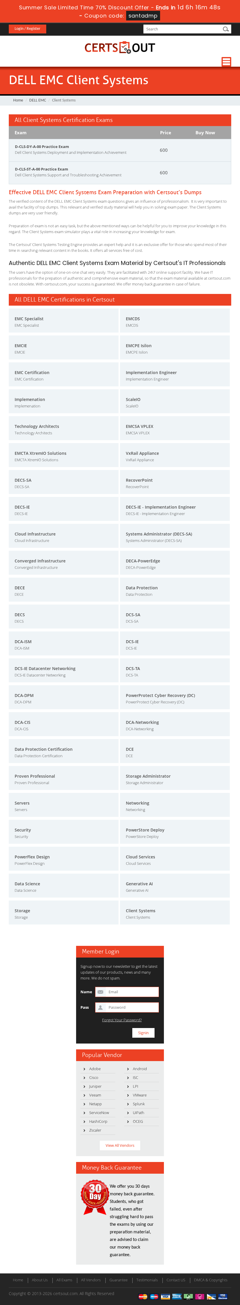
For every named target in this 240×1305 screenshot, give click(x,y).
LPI (135, 1086)
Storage (22, 910)
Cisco (93, 1077)
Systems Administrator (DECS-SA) (159, 534)
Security (23, 830)
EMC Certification (32, 372)
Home (18, 100)
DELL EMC (37, 100)
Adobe (95, 1068)
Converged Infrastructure (40, 561)
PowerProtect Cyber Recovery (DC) (160, 695)
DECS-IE (22, 507)
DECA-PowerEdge (143, 561)
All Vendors (91, 1279)
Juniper (95, 1086)
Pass (84, 1007)
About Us (40, 1279)
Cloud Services (140, 857)
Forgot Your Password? (122, 1020)
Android (140, 1068)
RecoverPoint (139, 480)
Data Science (27, 883)
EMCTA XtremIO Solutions (40, 453)
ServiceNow (99, 1112)
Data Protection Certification (44, 749)
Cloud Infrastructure (35, 534)
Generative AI (139, 883)
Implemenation (30, 399)
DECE (20, 587)
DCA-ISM (23, 641)
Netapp (95, 1103)
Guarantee (118, 1279)
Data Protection (142, 587)
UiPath (138, 1112)
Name (86, 991)
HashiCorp (98, 1121)
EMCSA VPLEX (139, 426)
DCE (130, 749)
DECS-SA (23, 480)
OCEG (138, 1121)
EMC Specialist (29, 318)
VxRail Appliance (142, 453)
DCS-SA (133, 614)
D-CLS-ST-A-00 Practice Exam (41, 169)
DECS (20, 614)
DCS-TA (133, 668)
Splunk (139, 1103)
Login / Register (27, 29)
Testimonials (147, 1279)
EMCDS (133, 318)
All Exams (64, 1279)
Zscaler (95, 1130)
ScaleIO (133, 399)
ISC (135, 1077)
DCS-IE (132, 641)
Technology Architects (37, 426)
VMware (140, 1095)
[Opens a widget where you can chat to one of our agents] (200, 1271)
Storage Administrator (148, 776)
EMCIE (21, 345)
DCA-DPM (24, 695)
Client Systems (140, 910)
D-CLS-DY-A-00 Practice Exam (42, 146)
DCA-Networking (142, 722)
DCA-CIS (22, 722)
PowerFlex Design (32, 857)
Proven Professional (35, 776)
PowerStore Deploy (145, 830)
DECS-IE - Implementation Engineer (161, 507)
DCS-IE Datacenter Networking (45, 668)
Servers (22, 803)
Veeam (95, 1095)
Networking (137, 803)
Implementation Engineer (151, 372)
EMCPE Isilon (139, 345)
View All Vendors (120, 1145)
